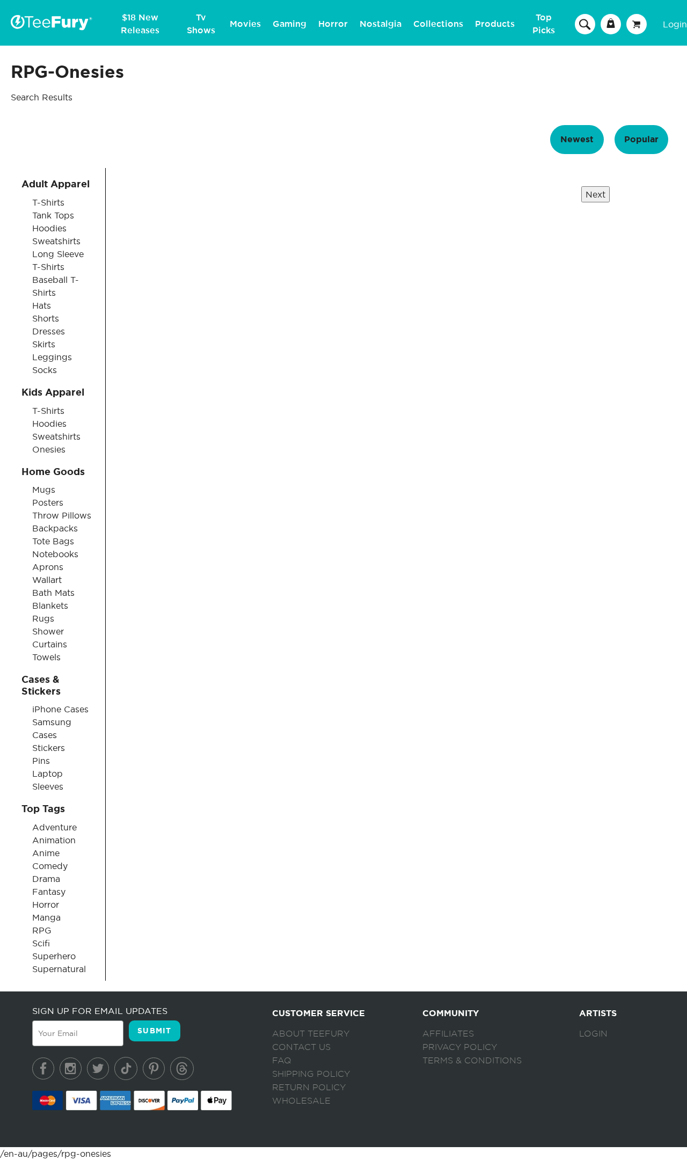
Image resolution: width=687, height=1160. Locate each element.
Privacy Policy (459, 1047)
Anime (46, 853)
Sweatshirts (56, 241)
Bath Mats (53, 592)
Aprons (47, 566)
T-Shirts (48, 202)
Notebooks (55, 554)
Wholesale (301, 1101)
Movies (245, 24)
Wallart (47, 579)
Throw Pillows (61, 515)
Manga (46, 917)
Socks (44, 369)
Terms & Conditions (472, 1060)
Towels (46, 657)
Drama (46, 878)
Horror (333, 24)
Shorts (45, 318)
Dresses (48, 331)
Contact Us (301, 1047)
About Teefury (310, 1034)
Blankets (50, 605)
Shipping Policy (311, 1074)
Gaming (289, 24)
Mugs (43, 489)
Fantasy (48, 891)
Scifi (41, 943)
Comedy (50, 865)
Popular (641, 139)
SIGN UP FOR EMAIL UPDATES (99, 1010)
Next (595, 194)
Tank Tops (53, 215)
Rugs (43, 618)
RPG (42, 930)
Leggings (52, 357)
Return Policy (309, 1087)
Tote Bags (53, 541)
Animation (54, 840)
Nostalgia (380, 24)
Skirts (43, 344)
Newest (577, 139)
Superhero (54, 956)
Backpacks (55, 528)
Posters (47, 502)
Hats (41, 305)
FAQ (281, 1060)
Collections (438, 24)
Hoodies (49, 228)
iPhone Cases (60, 709)
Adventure (54, 827)
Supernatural (59, 969)
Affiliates (448, 1034)
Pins (41, 760)
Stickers (48, 747)
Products (495, 24)
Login (675, 24)
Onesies (48, 449)
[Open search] (585, 23)
